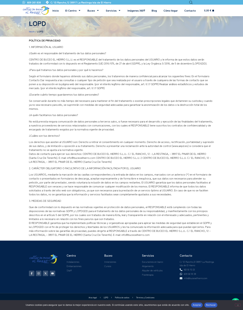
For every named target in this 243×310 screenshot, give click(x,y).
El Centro (71, 10)
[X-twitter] (45, 273)
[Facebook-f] (31, 273)
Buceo (91, 10)
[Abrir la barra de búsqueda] (191, 2)
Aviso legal (93, 297)
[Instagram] (38, 273)
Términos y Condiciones (145, 297)
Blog (154, 10)
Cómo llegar (170, 10)
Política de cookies (122, 297)
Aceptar (197, 305)
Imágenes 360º (136, 10)
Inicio (55, 10)
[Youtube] (52, 273)
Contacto (190, 10)
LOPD (106, 297)
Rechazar (211, 305)
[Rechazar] (238, 304)
